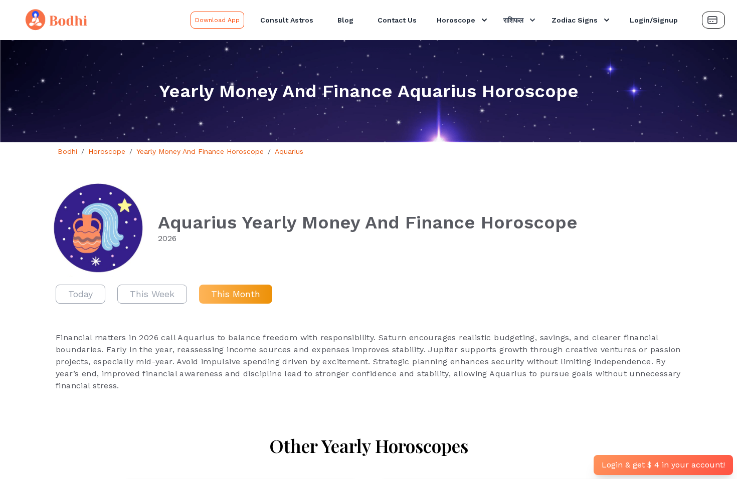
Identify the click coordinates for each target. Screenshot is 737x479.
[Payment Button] (713, 20)
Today (80, 294)
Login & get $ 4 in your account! (663, 464)
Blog (345, 20)
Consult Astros (286, 20)
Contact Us (397, 20)
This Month (235, 294)
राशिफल (513, 20)
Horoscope (456, 20)
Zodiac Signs (574, 20)
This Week (152, 294)
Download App (217, 20)
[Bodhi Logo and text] (97, 20)
